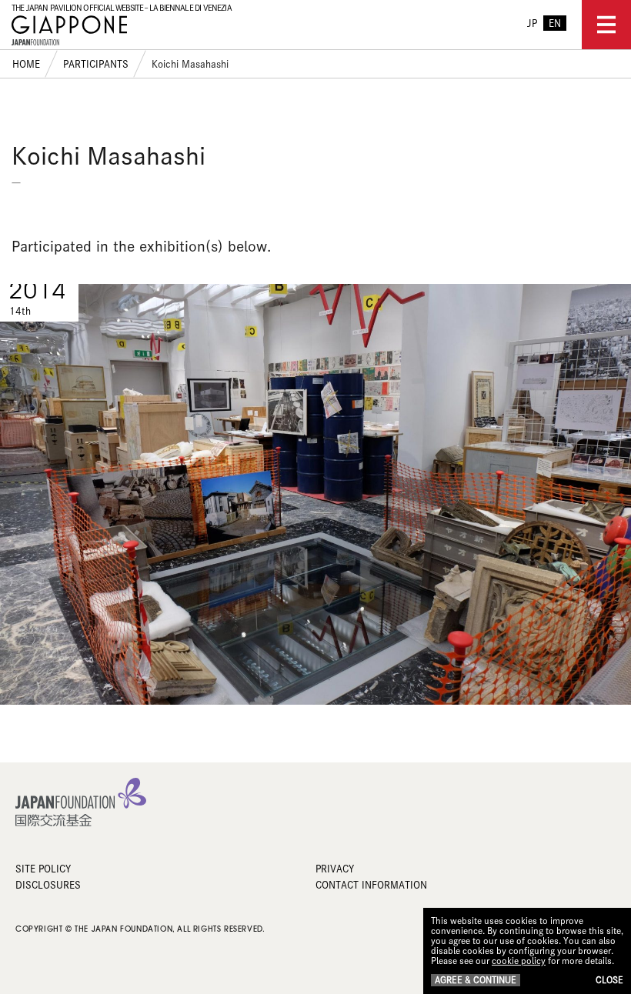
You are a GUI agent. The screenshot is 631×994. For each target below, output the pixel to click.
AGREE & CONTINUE (475, 980)
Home (26, 63)
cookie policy (519, 960)
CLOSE (609, 980)
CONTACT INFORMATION (371, 884)
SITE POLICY (43, 868)
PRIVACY (335, 868)
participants (96, 63)
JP (532, 23)
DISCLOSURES (48, 884)
